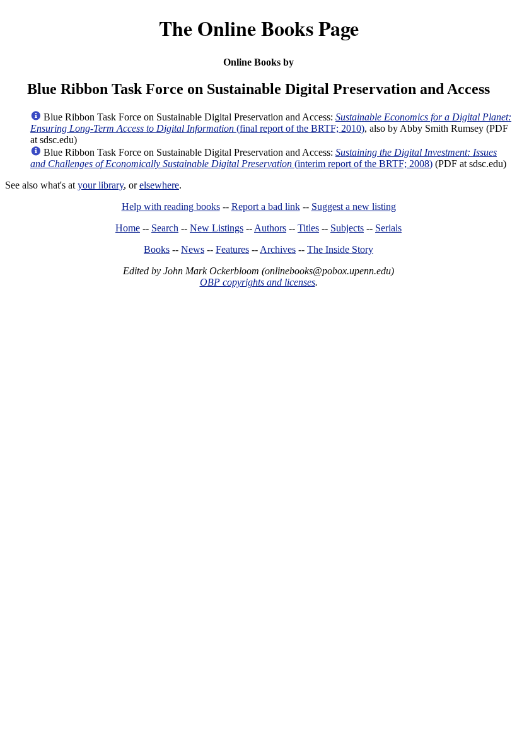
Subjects (347, 228)
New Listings (216, 228)
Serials (388, 228)
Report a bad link (265, 206)
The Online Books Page (259, 28)
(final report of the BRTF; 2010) (270, 123)
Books (157, 249)
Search (164, 228)
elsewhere (159, 185)
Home (127, 228)
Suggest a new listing (353, 206)
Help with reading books (171, 206)
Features (232, 249)
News (192, 249)
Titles (308, 228)
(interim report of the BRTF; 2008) (263, 158)
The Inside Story (340, 249)
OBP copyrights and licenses (257, 282)
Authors (270, 228)
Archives (278, 249)
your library (101, 185)
